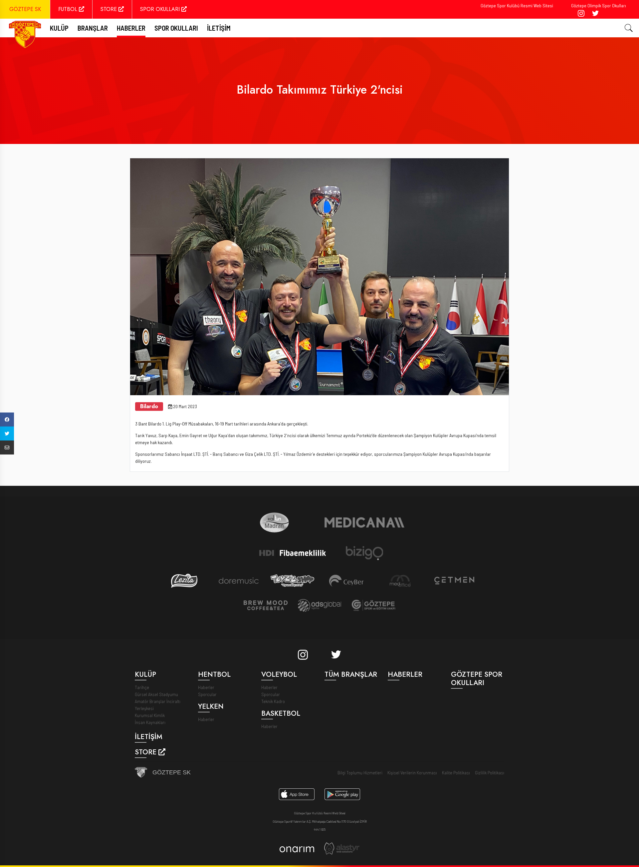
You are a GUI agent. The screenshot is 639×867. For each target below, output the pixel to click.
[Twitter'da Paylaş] (7, 433)
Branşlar (93, 28)
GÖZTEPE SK (25, 9)
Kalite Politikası (456, 772)
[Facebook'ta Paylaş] (7, 420)
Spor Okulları (176, 28)
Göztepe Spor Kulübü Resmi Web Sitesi (517, 5)
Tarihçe (142, 687)
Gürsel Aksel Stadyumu (156, 694)
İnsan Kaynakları (150, 722)
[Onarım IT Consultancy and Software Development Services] (297, 848)
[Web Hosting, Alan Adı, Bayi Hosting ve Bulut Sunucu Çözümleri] (341, 848)
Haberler (131, 28)
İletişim (219, 28)
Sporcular (207, 694)
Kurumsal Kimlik (150, 715)
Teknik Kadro (273, 701)
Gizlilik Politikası (489, 772)
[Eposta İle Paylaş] (7, 447)
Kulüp (59, 28)
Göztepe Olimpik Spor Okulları (598, 5)
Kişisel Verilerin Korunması (412, 772)
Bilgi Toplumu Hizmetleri (359, 772)
